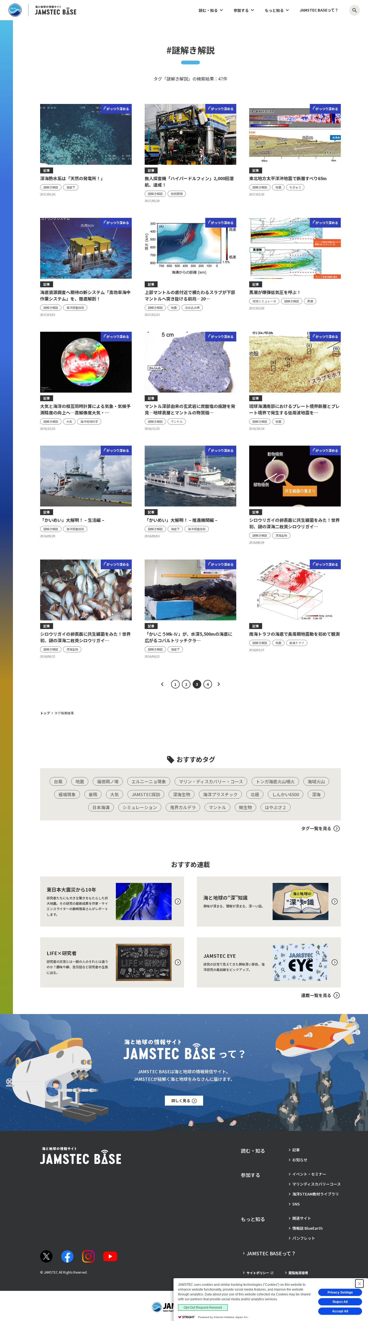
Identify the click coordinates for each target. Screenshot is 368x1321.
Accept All (340, 1311)
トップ (45, 713)
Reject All (340, 1302)
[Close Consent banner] (359, 1284)
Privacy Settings (340, 1292)
